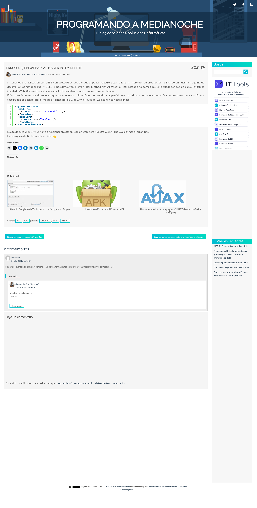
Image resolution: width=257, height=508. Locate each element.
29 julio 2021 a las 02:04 (21, 261)
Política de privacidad (128, 490)
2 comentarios (16, 249)
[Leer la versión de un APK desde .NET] (104, 193)
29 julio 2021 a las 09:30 (25, 287)
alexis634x (15, 257)
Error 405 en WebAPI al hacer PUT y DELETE (44, 68)
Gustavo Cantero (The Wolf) (127, 56)
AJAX (26, 221)
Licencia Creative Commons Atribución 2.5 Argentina (167, 487)
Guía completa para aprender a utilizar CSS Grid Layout (179, 237)
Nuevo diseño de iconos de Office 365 (24, 237)
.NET (19, 221)
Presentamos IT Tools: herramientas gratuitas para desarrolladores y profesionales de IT (230, 254)
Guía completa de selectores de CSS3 (230, 262)
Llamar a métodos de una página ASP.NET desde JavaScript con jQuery (170, 211)
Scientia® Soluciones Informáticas (117, 487)
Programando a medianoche (129, 24)
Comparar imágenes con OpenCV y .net (232, 267)
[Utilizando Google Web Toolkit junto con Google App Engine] (38, 193)
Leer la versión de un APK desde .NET (104, 209)
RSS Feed (252, 4)
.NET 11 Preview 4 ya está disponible (231, 246)
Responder (13, 276)
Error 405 (45, 221)
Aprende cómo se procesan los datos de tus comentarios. (92, 383)
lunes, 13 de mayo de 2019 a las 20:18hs (28, 74)
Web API (65, 221)
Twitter (235, 4)
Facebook (243, 4)
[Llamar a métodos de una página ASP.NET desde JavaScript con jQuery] (170, 193)
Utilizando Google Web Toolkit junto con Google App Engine (39, 209)
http (55, 221)
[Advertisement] (224, 194)
